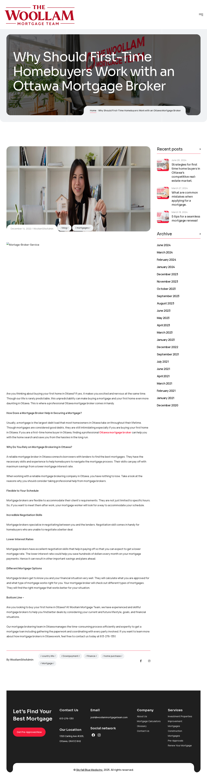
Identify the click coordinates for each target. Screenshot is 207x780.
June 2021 (163, 369)
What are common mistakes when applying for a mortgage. (185, 198)
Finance (91, 655)
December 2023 (167, 274)
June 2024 (163, 245)
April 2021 (163, 376)
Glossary (141, 726)
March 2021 (164, 383)
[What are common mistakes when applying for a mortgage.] (163, 193)
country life (48, 655)
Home (93, 110)
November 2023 (167, 281)
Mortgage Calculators (149, 721)
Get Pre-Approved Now (29, 732)
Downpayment (70, 655)
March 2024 (165, 252)
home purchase (112, 655)
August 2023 (165, 303)
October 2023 (166, 289)
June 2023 (163, 310)
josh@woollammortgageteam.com (109, 717)
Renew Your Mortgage (180, 745)
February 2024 (166, 260)
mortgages (83, 227)
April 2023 (163, 325)
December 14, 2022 (21, 228)
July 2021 (163, 361)
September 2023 (168, 296)
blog (64, 227)
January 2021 (165, 398)
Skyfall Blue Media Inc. (89, 770)
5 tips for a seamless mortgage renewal (186, 218)
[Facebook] (141, 661)
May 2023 (163, 318)
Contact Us (143, 730)
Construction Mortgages (175, 733)
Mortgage (47, 663)
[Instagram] (149, 661)
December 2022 (167, 347)
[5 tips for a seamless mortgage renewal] (163, 217)
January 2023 (166, 340)
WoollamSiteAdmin (43, 228)
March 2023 (165, 332)
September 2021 (168, 354)
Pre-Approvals (175, 740)
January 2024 (166, 267)
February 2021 (166, 391)
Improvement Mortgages (175, 724)
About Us (142, 716)
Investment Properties (180, 716)
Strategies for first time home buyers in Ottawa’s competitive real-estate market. (186, 173)
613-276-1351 (67, 718)
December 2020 (167, 405)
